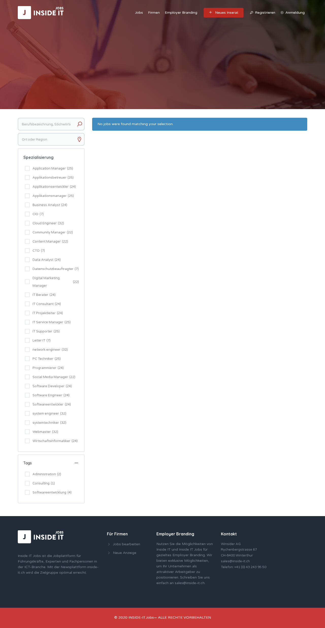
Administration (46, 474)
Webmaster (41, 432)
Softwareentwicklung (52, 492)
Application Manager (49, 168)
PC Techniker (42, 359)
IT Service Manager (47, 322)
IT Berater (40, 295)
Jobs (139, 12)
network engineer (46, 350)
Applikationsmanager (49, 196)
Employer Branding (181, 12)
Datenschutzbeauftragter (52, 269)
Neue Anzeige (124, 553)
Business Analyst (46, 205)
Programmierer (44, 368)
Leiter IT (38, 340)
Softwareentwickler (47, 404)
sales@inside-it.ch (190, 583)
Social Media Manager (50, 377)
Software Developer (48, 386)
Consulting (43, 483)
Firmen (154, 12)
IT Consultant (43, 304)
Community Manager (49, 232)
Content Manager (46, 242)
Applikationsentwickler (50, 187)
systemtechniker (45, 423)
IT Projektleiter (44, 313)
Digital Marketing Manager (46, 282)
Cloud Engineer (44, 223)
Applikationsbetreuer (49, 178)
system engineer (45, 414)
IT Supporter (42, 331)
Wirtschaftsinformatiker (51, 441)
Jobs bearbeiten (126, 544)
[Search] (79, 124)
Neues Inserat (226, 12)
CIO (35, 214)
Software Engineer (47, 395)
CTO (36, 251)
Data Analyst (42, 260)
